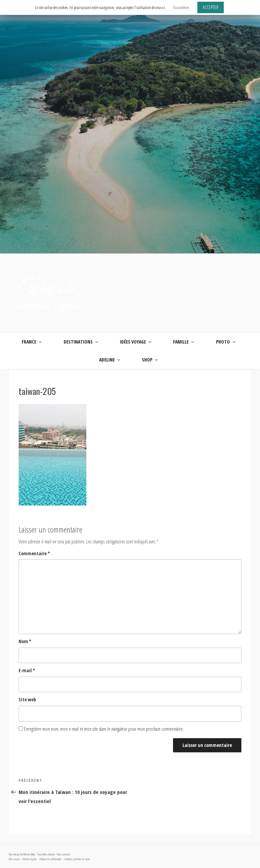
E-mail (27, 670)
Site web (27, 699)
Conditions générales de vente (77, 859)
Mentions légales (29, 859)
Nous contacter (63, 854)
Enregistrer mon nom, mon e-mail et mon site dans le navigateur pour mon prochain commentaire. (104, 729)
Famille (181, 341)
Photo (223, 341)
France (29, 341)
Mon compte (14, 859)
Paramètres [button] (181, 7)
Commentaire (34, 553)
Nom (25, 641)
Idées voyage (133, 341)
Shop (147, 359)
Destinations (78, 341)
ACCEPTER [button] (210, 7)
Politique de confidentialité (50, 859)
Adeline (107, 359)
